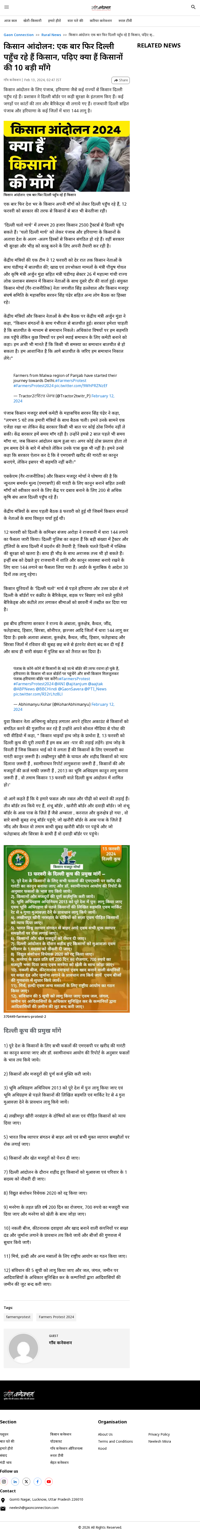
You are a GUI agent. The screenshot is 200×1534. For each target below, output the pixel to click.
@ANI (59, 684)
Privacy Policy (159, 1434)
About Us (105, 1434)
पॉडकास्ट (56, 1441)
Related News (159, 46)
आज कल (10, 21)
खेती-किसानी (32, 21)
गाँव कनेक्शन (12, 80)
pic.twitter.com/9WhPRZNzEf (80, 386)
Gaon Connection (19, 35)
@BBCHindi (46, 689)
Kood (102, 1449)
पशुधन (4, 1434)
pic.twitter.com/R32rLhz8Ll (38, 694)
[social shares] (4, 1482)
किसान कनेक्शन (60, 1434)
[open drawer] (7, 7)
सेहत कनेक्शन (59, 1463)
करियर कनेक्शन (101, 21)
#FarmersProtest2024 (33, 386)
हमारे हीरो (54, 21)
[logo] (101, 7)
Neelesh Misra (159, 1441)
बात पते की (75, 21)
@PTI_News (95, 689)
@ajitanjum (76, 684)
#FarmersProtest (70, 381)
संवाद (3, 1456)
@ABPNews (24, 689)
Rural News (51, 35)
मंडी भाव (5, 1463)
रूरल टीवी (125, 21)
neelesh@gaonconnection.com (34, 1508)
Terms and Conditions (115, 1441)
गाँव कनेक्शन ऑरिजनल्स (66, 1449)
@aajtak (95, 684)
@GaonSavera (70, 689)
